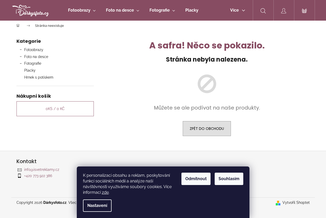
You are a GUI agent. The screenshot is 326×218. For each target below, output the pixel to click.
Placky (30, 70)
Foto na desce (36, 57)
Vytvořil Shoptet (296, 202)
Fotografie (32, 63)
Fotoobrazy (33, 50)
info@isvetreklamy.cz (41, 169)
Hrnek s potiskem (38, 77)
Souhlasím (229, 178)
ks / (55, 109)
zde (105, 192)
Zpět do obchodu (207, 128)
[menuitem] (82, 10)
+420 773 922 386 (38, 176)
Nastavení (97, 205)
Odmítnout (196, 178)
